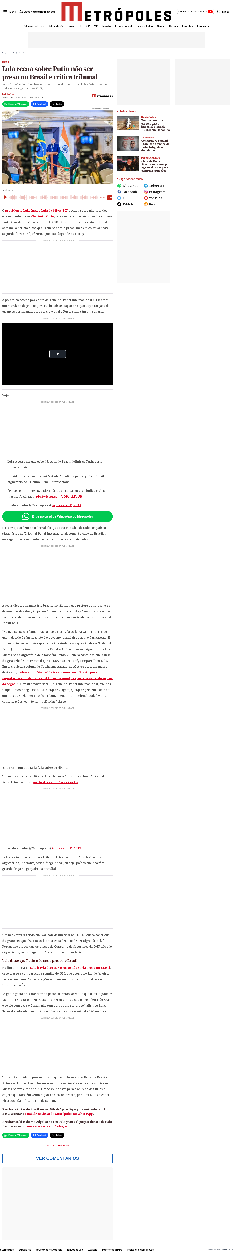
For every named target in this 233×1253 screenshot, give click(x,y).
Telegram (156, 185)
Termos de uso (75, 1250)
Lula (49, 1145)
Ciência (173, 26)
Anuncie (92, 1250)
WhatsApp (130, 185)
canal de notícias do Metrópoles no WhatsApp (59, 1114)
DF (80, 26)
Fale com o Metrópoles (140, 1250)
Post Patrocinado (112, 1250)
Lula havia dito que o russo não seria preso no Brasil (70, 967)
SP (88, 26)
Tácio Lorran (147, 137)
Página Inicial (8, 53)
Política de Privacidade (49, 1250)
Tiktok (127, 204)
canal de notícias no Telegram (47, 1126)
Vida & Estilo (145, 26)
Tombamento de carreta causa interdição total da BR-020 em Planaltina (155, 125)
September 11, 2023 (66, 505)
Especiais (203, 26)
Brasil (71, 26)
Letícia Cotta (8, 94)
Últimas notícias (33, 26)
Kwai (153, 204)
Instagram (157, 192)
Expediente (25, 1250)
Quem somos (6, 1250)
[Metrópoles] (116, 11)
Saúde (161, 26)
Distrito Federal (148, 117)
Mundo (106, 26)
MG (96, 26)
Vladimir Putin (42, 216)
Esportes (187, 26)
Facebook (129, 192)
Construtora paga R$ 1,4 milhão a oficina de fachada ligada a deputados (155, 145)
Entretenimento (124, 26)
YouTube (155, 198)
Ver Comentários (57, 1158)
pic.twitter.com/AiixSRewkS (55, 782)
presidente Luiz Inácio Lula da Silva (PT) (36, 210)
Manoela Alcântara (150, 158)
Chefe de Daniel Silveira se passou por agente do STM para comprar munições (155, 165)
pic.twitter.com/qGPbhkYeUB (59, 496)
